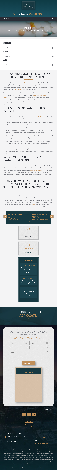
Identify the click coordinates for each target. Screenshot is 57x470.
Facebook (24, 414)
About (12, 410)
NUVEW (10, 467)
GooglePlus (34, 414)
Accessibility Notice (34, 467)
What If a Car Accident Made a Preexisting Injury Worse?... (28, 294)
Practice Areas (22, 410)
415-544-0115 (36, 14)
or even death (18, 89)
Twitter (29, 414)
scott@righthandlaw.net (42, 443)
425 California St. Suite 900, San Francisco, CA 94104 (18, 438)
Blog (39, 410)
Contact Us (48, 410)
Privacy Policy (45, 467)
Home (4, 410)
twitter (28, 252)
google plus (31, 252)
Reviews (32, 410)
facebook (25, 252)
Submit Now (27, 363)
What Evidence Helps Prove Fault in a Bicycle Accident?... (28, 270)
